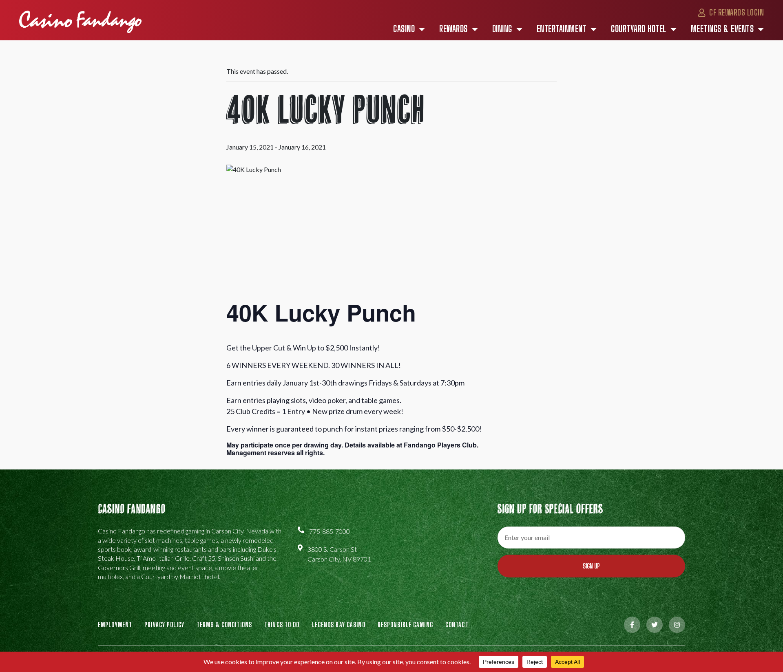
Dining (502, 29)
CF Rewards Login (736, 12)
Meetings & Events (722, 29)
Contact (457, 624)
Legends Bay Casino (338, 624)
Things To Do (281, 624)
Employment (115, 624)
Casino (404, 29)
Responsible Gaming (405, 624)
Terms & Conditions (224, 624)
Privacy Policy (164, 624)
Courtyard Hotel (638, 29)
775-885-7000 (329, 531)
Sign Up (591, 566)
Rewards (453, 29)
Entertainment (562, 29)
